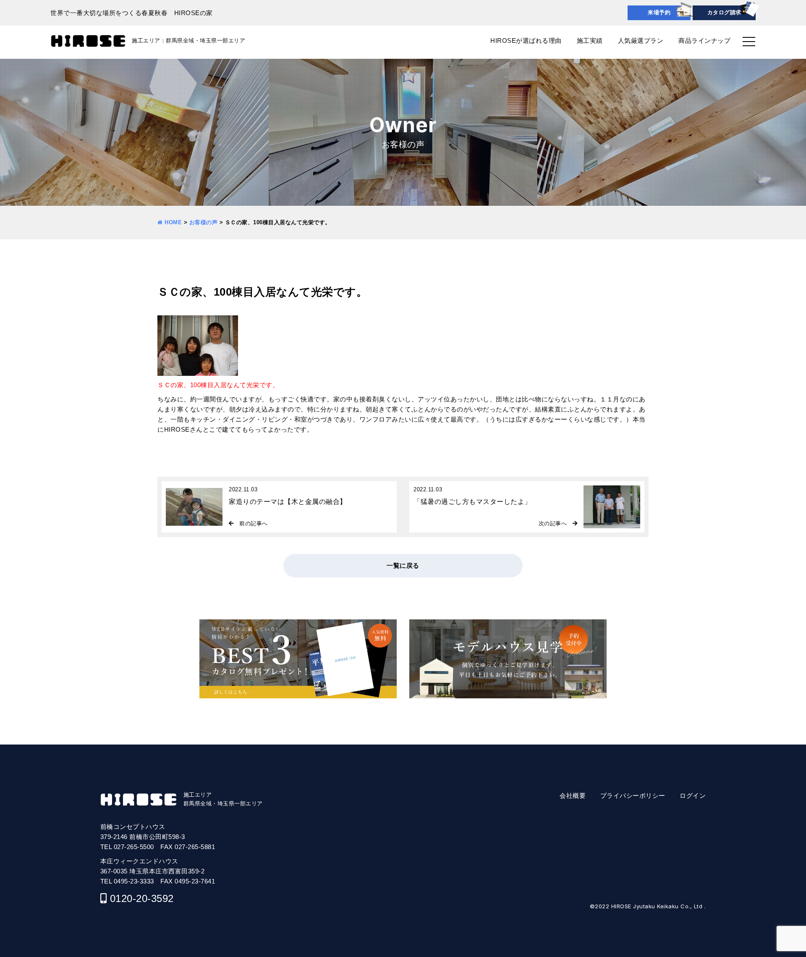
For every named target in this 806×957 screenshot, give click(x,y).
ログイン (693, 795)
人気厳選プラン (641, 40)
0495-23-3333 (134, 881)
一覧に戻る (403, 565)
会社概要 (573, 795)
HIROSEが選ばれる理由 (526, 40)
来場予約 (659, 12)
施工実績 (590, 40)
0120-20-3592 (142, 898)
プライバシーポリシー (632, 795)
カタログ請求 (724, 12)
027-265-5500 (134, 846)
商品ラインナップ (704, 40)
